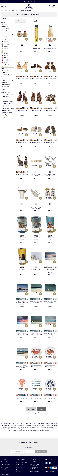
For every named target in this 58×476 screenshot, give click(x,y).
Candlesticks (6, 28)
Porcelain (5, 70)
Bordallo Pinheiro (7, 88)
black (6, 41)
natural (6, 53)
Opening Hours (19, 467)
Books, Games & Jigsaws (8, 94)
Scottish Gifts (5, 117)
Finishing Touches (6, 114)
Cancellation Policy (5, 474)
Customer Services (4, 460)
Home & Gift (5, 92)
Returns (3, 466)
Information (20, 459)
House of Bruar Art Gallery (22, 462)
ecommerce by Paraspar (50, 471)
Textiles (5, 99)
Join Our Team (19, 473)
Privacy (2, 471)
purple (6, 60)
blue (6, 43)
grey (6, 48)
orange (6, 57)
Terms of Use (4, 473)
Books (4, 98)
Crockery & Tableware (8, 103)
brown (6, 44)
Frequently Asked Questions (5, 468)
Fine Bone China (7, 74)
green (6, 46)
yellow (6, 66)
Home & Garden (6, 110)
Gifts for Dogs (5, 115)
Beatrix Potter (6, 86)
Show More (31, 409)
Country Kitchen (5, 96)
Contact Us (18, 474)
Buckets (5, 26)
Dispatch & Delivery (5, 464)
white (6, 64)
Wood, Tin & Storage (8, 101)
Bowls (4, 24)
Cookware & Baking (7, 105)
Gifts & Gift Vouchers (7, 112)
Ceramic (5, 72)
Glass (4, 76)
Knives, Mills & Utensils (8, 108)
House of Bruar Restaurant (19, 465)
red (6, 62)
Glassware (5, 107)
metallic (6, 50)
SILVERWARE (7, 434)
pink (6, 59)
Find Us (17, 469)
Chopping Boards (7, 30)
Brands (3, 119)
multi (5, 52)
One (4, 36)
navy (6, 55)
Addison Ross (6, 84)
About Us (18, 471)
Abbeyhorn (5, 82)
